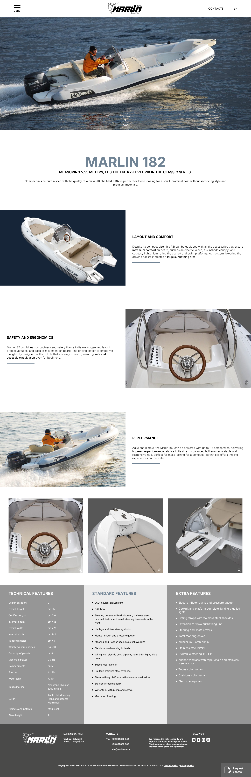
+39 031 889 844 (120, 739)
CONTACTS (216, 8)
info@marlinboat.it (121, 749)
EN (235, 8)
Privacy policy (187, 765)
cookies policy (171, 765)
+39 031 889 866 (120, 744)
